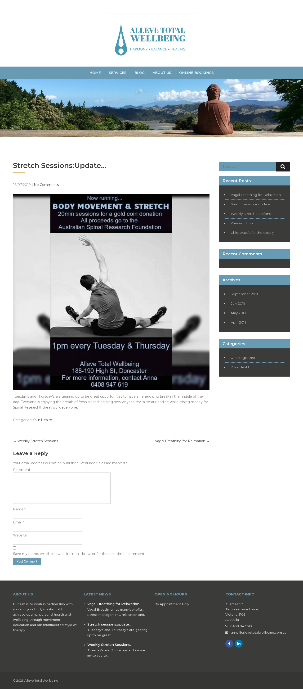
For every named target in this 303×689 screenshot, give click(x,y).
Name (19, 509)
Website (20, 535)
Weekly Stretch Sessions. (36, 441)
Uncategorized (243, 358)
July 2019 (238, 303)
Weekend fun (242, 223)
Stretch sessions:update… (251, 204)
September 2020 (245, 294)
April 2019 (238, 322)
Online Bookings (196, 73)
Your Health (42, 420)
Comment (21, 470)
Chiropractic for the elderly (252, 232)
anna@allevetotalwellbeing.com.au (258, 632)
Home (95, 73)
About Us (162, 73)
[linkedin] (239, 644)
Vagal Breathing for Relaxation (182, 441)
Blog (139, 73)
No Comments (46, 185)
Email (18, 522)
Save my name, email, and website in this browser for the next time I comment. (79, 554)
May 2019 (238, 313)
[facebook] (229, 644)
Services (117, 73)
